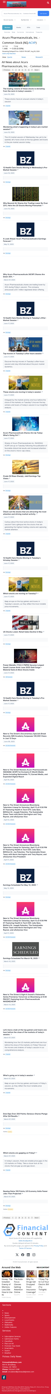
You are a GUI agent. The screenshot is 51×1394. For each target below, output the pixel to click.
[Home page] (16, 4)
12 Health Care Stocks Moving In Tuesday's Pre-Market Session (24, 699)
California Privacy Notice (12, 1389)
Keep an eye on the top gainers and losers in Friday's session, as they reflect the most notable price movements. (25, 1085)
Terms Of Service (25, 1248)
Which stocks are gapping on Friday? (20, 1153)
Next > (37, 70)
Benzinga (8, 182)
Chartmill (8, 105)
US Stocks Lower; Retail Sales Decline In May (23, 632)
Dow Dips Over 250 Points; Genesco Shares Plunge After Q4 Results (25, 1115)
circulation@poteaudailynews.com (21, 1372)
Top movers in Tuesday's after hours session (23, 353)
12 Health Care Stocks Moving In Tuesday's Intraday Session (22, 559)
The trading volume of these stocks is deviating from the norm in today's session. (24, 90)
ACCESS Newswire (10, 745)
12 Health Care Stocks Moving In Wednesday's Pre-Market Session (25, 168)
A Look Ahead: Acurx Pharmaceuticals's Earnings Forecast (24, 240)
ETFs (28, 27)
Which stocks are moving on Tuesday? (21, 593)
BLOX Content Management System (17, 1391)
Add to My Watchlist (9, 54)
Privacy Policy (39, 1246)
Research (39, 57)
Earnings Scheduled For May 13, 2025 (20, 885)
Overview (7, 32)
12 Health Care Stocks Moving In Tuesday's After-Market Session (24, 319)
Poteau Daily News (16, 1387)
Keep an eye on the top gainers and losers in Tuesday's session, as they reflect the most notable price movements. (25, 603)
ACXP (32, 43)
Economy (10, 1209)
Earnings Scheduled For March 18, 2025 (21, 958)
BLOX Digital (32, 1391)
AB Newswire (9, 677)
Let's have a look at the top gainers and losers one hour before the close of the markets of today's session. (25, 1032)
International (30, 32)
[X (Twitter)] (17, 1255)
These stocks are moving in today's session (23, 392)
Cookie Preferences (25, 1389)
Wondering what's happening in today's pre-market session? (25, 128)
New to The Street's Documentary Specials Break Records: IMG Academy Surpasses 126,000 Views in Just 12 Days (24, 736)
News (13, 32)
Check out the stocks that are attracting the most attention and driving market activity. (24, 513)
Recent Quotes (8, 20)
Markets (7, 27)
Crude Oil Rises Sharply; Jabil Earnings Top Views (21, 477)
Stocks (18, 27)
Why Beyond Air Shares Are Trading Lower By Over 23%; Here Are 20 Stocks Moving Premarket (25, 204)
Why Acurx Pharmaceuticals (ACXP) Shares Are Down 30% (24, 275)
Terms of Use (40, 1387)
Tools (38, 27)
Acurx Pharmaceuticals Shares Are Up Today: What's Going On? (23, 434)
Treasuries (39, 32)
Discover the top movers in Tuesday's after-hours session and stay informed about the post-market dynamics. (24, 364)
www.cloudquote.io (25, 1241)
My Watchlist (25, 20)
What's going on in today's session (19, 1075)
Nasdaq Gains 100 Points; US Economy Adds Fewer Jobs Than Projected (25, 1192)
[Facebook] (22, 1255)
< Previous (6, 70)
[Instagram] (33, 1255)
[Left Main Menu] (4, 2)
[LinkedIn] (28, 1255)
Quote (9, 57)
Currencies (20, 32)
